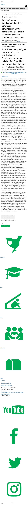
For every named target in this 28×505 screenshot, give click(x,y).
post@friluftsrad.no (5, 394)
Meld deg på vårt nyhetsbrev (8, 220)
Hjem (3, 8)
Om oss (3, 380)
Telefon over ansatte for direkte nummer (12, 392)
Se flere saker (5, 76)
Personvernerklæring (6, 385)
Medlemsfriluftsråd (6, 383)
